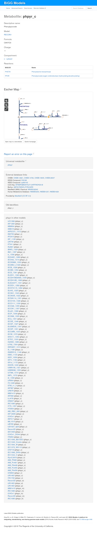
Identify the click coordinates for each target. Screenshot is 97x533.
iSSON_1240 (13, 365)
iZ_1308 (11, 377)
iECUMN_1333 (14, 331)
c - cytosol (8, 58)
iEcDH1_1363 (14, 275)
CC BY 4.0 (26, 196)
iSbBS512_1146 (15, 352)
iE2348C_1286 (14, 257)
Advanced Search (17, 8)
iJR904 (11, 380)
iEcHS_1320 (13, 290)
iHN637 (11, 401)
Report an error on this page (18, 154)
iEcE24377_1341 (15, 282)
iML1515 (11, 421)
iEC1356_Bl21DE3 (16, 439)
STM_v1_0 (12, 385)
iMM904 (11, 226)
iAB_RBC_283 (14, 411)
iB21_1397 (12, 252)
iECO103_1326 (14, 300)
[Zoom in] (6, 100)
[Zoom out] (6, 105)
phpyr (10, 164)
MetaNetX (18, 196)
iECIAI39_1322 (14, 295)
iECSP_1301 (13, 329)
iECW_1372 (13, 334)
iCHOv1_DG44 (14, 434)
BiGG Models (14, 2)
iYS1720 (11, 478)
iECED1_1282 (14, 285)
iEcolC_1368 (13, 311)
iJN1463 (11, 475)
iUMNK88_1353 (14, 370)
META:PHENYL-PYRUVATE (23, 187)
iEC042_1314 (14, 259)
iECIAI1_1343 (14, 293)
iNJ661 (11, 246)
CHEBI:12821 (18, 178)
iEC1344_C (13, 455)
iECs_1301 (12, 318)
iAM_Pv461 (13, 462)
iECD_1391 (13, 272)
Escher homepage (30, 142)
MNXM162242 (33, 189)
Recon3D (12, 429)
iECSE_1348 (13, 321)
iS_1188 (11, 349)
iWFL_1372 (13, 375)
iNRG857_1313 (14, 347)
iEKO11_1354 (14, 336)
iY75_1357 (12, 406)
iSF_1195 (12, 239)
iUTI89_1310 (13, 372)
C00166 (24, 180)
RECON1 (8, 34)
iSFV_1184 (12, 359)
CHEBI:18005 (39, 178)
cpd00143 (24, 182)
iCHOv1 (11, 416)
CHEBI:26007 (50, 178)
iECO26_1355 (14, 306)
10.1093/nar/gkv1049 (85, 519)
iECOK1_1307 (14, 308)
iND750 (11, 234)
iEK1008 (11, 431)
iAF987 (11, 388)
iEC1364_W (13, 444)
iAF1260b (12, 413)
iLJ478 (11, 398)
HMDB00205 (34, 191)
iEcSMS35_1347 (15, 326)
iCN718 (11, 449)
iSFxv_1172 (13, 362)
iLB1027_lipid (13, 426)
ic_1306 (11, 254)
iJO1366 (11, 221)
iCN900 (11, 472)
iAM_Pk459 (13, 470)
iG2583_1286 (13, 342)
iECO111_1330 (14, 303)
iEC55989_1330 (15, 262)
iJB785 (11, 424)
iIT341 (10, 244)
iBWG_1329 (13, 249)
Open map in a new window (13, 142)
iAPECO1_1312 (14, 231)
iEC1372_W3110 (15, 447)
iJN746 (11, 241)
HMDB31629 (54, 191)
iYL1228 (11, 383)
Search (90, 8)
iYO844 (11, 408)
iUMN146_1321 (14, 367)
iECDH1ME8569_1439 (17, 277)
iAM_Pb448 (13, 465)
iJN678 (11, 390)
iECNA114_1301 (15, 298)
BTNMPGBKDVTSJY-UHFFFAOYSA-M (29, 185)
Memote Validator (39, 8)
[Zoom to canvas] (6, 109)
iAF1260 (11, 223)
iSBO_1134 (13, 354)
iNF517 (11, 419)
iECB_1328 (13, 267)
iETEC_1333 (13, 339)
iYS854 (11, 437)
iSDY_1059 (13, 357)
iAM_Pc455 (13, 467)
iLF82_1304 (13, 344)
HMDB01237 (44, 191)
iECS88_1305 (14, 316)
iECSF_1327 (13, 324)
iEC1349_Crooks (15, 442)
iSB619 (11, 229)
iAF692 (11, 395)
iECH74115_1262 (15, 288)
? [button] (20, 89)
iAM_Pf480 (12, 460)
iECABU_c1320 (14, 264)
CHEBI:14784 (29, 178)
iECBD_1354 (13, 270)
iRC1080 (11, 403)
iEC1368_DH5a (14, 452)
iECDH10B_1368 (15, 280)
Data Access (28, 8)
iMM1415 (12, 393)
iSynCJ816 (12, 457)
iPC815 (11, 236)
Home (8, 8)
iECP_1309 (13, 313)
